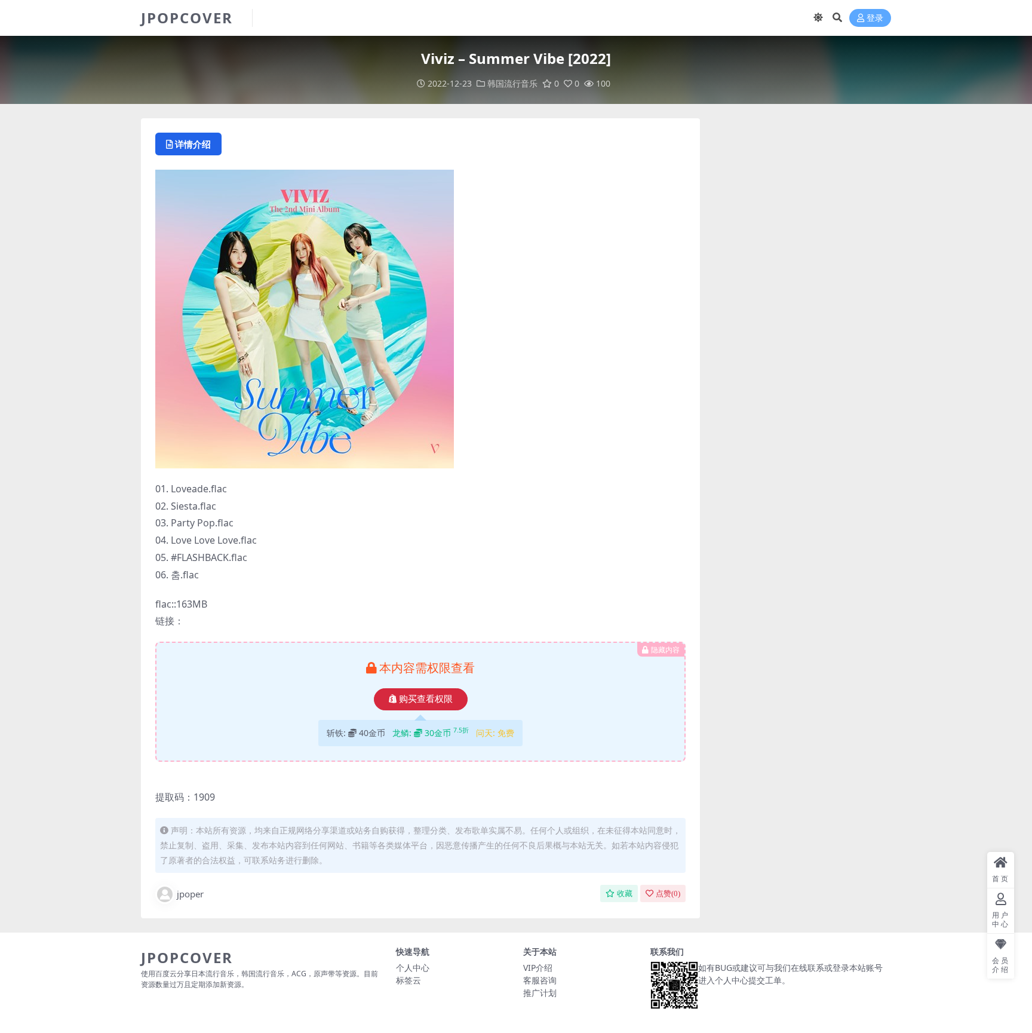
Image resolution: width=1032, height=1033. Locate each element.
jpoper (190, 894)
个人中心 (412, 967)
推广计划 (540, 992)
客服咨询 (540, 980)
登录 (875, 18)
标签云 (408, 980)
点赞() (668, 893)
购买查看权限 (426, 699)
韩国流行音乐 (512, 83)
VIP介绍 (537, 967)
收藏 (624, 893)
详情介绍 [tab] (193, 144)
